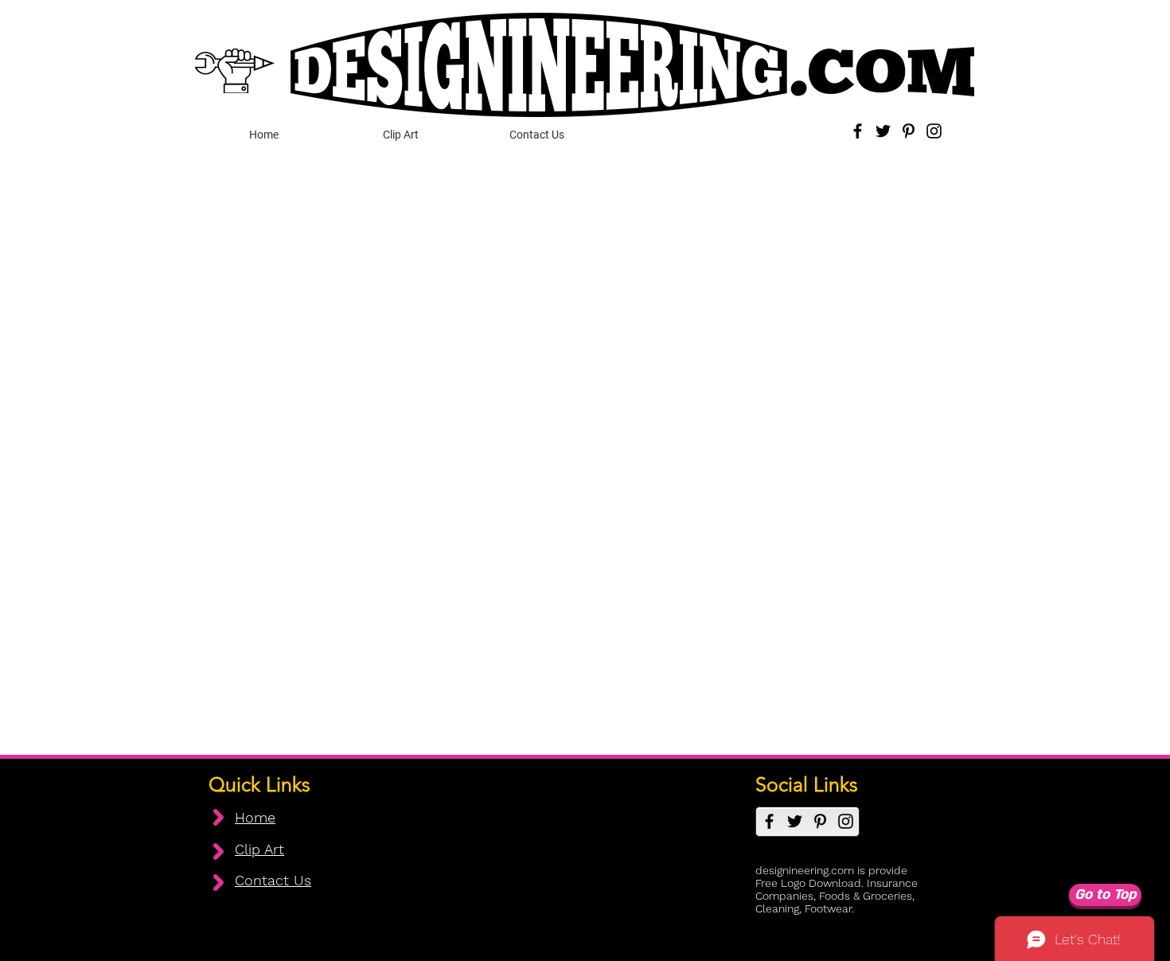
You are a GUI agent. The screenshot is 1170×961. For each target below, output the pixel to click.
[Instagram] (934, 131)
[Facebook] (858, 131)
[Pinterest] (908, 131)
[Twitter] (883, 131)
